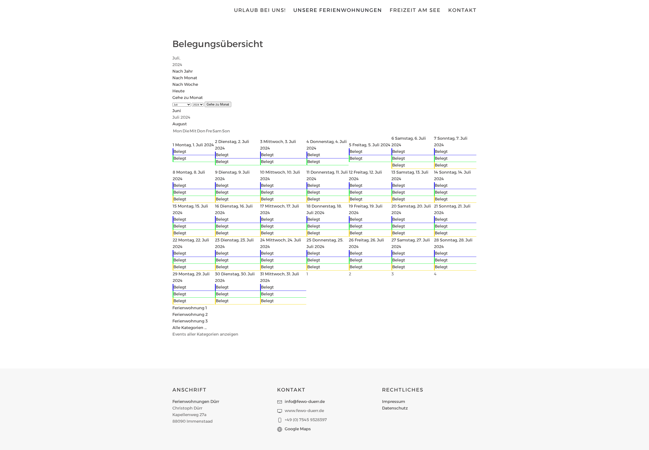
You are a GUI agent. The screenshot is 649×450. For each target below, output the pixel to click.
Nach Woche (185, 84)
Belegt (179, 151)
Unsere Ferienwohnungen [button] (337, 10)
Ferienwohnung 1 (189, 307)
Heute (178, 91)
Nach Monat (184, 77)
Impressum (393, 401)
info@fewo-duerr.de (305, 401)
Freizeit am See (415, 10)
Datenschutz (395, 408)
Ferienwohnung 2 (190, 314)
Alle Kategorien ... (189, 327)
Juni (176, 110)
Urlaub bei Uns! (260, 10)
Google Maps (298, 428)
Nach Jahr (182, 71)
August (179, 123)
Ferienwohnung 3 (190, 321)
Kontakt (462, 10)
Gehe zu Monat (187, 97)
